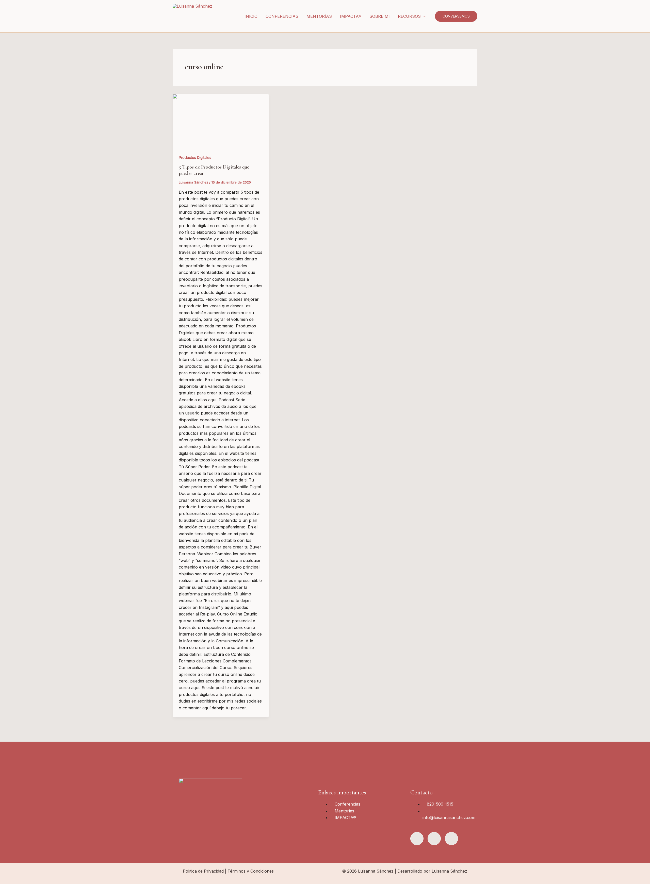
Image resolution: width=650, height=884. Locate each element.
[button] (423, 16)
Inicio (251, 16)
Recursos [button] (409, 16)
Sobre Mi (379, 16)
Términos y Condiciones (251, 871)
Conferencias (282, 16)
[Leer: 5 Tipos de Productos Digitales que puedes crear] (221, 121)
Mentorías (319, 16)
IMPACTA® (350, 16)
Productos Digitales (195, 157)
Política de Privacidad (203, 871)
